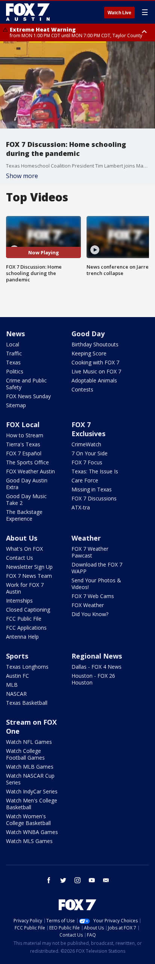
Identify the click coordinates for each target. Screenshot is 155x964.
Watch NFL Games (29, 741)
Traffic (14, 353)
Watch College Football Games (25, 754)
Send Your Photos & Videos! (96, 584)
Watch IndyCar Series (32, 791)
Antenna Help (22, 636)
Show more (22, 176)
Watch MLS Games (29, 841)
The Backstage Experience (24, 515)
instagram (77, 880)
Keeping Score (88, 353)
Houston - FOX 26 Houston (93, 679)
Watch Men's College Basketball (31, 804)
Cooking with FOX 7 (95, 362)
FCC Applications (26, 627)
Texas (13, 362)
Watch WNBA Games (32, 832)
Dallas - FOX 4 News (96, 666)
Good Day (88, 333)
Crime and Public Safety (26, 384)
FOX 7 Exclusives (88, 429)
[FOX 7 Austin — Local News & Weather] (28, 12)
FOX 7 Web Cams (92, 596)
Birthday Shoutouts (95, 344)
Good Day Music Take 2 (26, 499)
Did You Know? (89, 614)
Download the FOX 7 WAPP (96, 568)
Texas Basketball (26, 702)
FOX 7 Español (23, 453)
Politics (14, 371)
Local (12, 344)
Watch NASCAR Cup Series (30, 779)
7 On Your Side (89, 453)
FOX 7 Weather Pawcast (89, 552)
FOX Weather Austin (30, 471)
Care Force (84, 480)
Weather (86, 537)
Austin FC (17, 675)
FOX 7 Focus (86, 462)
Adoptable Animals (94, 380)
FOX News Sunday (28, 396)
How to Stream (24, 435)
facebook (49, 880)
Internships (19, 600)
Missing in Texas (91, 489)
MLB (12, 684)
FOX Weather (87, 605)
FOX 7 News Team (29, 575)
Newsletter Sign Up (29, 566)
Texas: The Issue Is (94, 471)
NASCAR (16, 693)
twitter (63, 880)
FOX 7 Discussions (94, 498)
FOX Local (23, 424)
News (15, 333)
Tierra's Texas (23, 444)
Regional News (96, 655)
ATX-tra (80, 507)
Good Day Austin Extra (26, 484)
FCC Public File (23, 618)
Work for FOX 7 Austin (25, 588)
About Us (21, 537)
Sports (17, 655)
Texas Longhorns (27, 666)
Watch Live (119, 12)
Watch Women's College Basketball (28, 820)
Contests (82, 389)
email (106, 880)
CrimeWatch (86, 444)
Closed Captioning (28, 609)
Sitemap (16, 405)
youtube (92, 880)
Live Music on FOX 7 (96, 371)
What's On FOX (24, 548)
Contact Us (19, 557)
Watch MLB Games (29, 766)
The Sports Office (27, 462)
